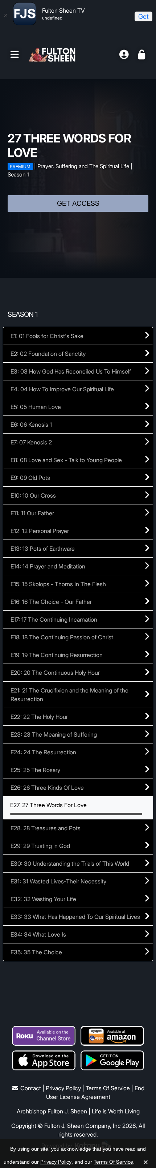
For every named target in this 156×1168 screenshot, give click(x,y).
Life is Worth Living (116, 1111)
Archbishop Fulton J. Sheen (52, 1111)
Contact (30, 1088)
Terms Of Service (108, 1088)
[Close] (5, 15)
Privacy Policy (63, 1088)
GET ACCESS (78, 203)
